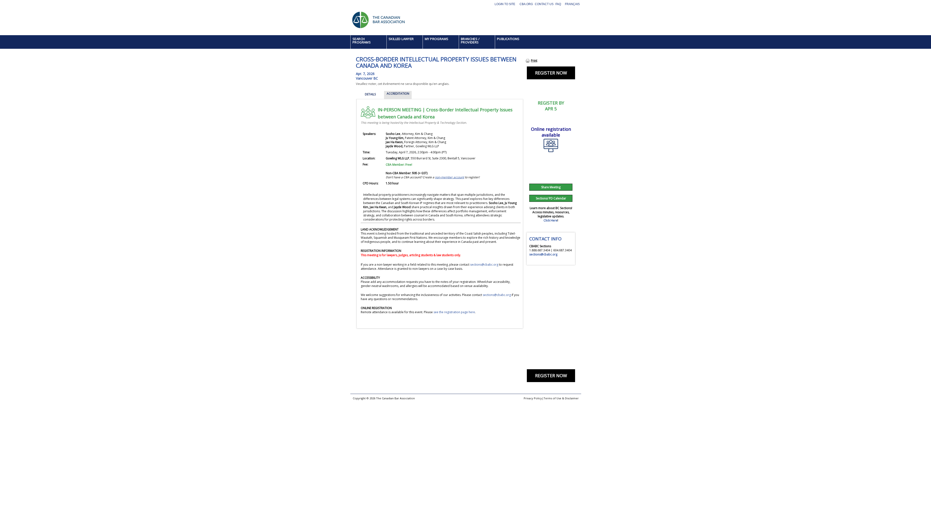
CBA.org (526, 4)
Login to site (505, 4)
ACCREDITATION (398, 93)
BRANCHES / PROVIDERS (470, 40)
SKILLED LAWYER (401, 39)
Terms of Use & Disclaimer (561, 398)
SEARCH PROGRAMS (362, 40)
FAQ (558, 4)
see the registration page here (454, 312)
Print (534, 60)
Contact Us (544, 4)
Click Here (550, 220)
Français (572, 4)
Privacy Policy (533, 398)
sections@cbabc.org (484, 264)
